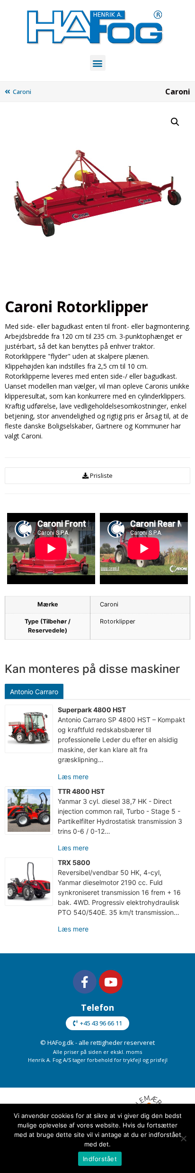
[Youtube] (111, 982)
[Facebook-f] (85, 982)
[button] (98, 63)
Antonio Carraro (34, 692)
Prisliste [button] (101, 475)
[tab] (35, 691)
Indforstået (100, 1159)
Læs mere (73, 777)
